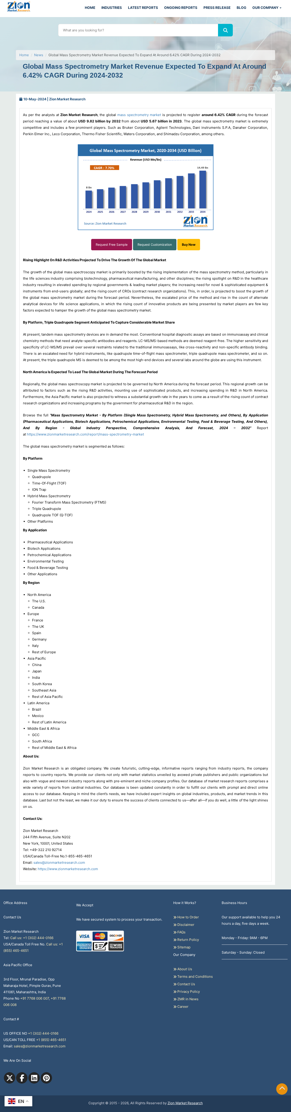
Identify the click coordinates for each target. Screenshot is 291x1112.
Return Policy (187, 939)
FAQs (181, 932)
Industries (111, 7)
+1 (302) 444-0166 (43, 1033)
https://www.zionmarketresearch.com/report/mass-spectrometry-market (85, 434)
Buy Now (189, 244)
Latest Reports (143, 7)
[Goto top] (282, 1089)
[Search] (225, 30)
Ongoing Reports (180, 7)
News (38, 55)
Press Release (217, 7)
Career (182, 1006)
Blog (241, 7)
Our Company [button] (265, 7)
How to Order (187, 917)
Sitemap (183, 947)
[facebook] (22, 1078)
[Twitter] (9, 1078)
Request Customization (155, 244)
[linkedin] (34, 1078)
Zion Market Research (185, 1103)
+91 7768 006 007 (34, 998)
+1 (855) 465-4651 (51, 1040)
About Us (184, 969)
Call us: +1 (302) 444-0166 (31, 938)
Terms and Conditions (194, 976)
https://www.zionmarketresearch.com (68, 869)
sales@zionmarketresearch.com (59, 862)
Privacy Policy (188, 991)
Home (90, 7)
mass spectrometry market (139, 115)
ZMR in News (187, 999)
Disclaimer (185, 924)
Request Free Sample (112, 244)
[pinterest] (46, 1078)
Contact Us (185, 984)
